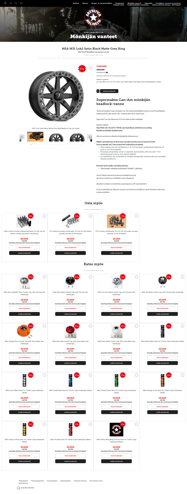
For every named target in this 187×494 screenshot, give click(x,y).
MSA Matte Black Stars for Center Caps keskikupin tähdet (162, 341)
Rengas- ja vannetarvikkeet (101, 3)
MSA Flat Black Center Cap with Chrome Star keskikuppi (162, 292)
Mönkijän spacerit (134, 3)
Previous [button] (22, 137)
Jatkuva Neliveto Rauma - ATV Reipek (166, 5)
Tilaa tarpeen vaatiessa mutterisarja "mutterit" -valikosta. (121, 168)
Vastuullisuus (23, 483)
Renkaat (76, 3)
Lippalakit (148, 3)
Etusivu (41, 58)
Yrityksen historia (80, 481)
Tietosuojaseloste (37, 481)
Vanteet (85, 3)
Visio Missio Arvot (96, 481)
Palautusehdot (65, 481)
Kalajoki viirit (118, 5)
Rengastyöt (120, 3)
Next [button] (89, 137)
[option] (56, 96)
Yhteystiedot (23, 481)
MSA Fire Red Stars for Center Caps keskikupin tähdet (70, 439)
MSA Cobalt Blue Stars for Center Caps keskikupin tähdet (70, 390)
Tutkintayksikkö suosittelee (138, 5)
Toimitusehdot (52, 481)
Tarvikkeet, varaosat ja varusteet (168, 3)
